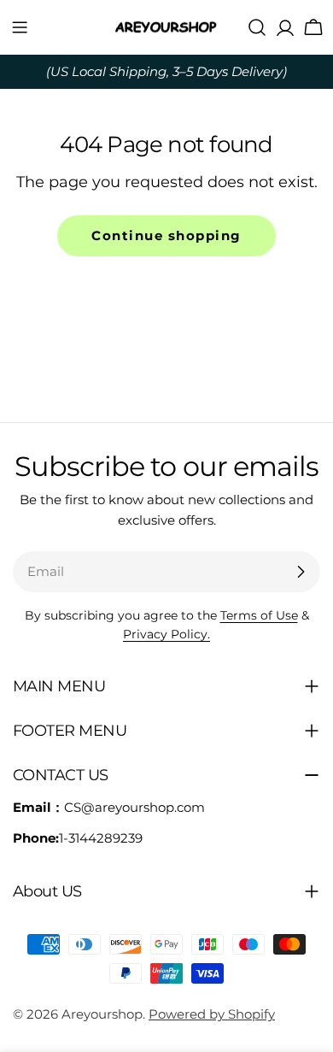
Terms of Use (259, 615)
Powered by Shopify (212, 1014)
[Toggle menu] (20, 27)
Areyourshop (102, 1014)
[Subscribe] (300, 572)
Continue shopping (166, 235)
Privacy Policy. (166, 634)
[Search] (257, 27)
